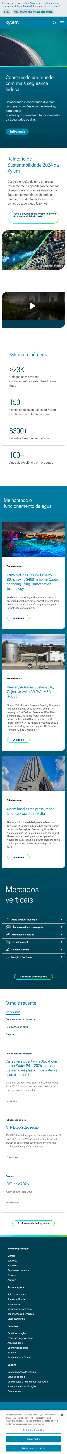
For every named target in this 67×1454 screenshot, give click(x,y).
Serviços (11, 1275)
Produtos (12, 1265)
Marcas (11, 1255)
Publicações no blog (17, 1026)
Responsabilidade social (20, 1309)
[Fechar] (62, 1415)
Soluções (12, 1260)
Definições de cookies (33, 1430)
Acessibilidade (15, 1342)
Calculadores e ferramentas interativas (27, 1381)
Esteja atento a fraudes (19, 1357)
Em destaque (13, 1011)
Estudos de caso (16, 1376)
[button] (33, 305)
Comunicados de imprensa (20, 1019)
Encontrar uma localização (21, 1386)
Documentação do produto (21, 1371)
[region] (33, 1432)
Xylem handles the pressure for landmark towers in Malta (30, 811)
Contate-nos (14, 1391)
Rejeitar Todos (33, 1439)
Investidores (13, 1304)
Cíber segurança (16, 1318)
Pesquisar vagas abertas (20, 1338)
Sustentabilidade (16, 1299)
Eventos (10, 1034)
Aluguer (11, 1279)
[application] (33, 306)
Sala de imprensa (16, 1294)
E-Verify (11, 1352)
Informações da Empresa (20, 1313)
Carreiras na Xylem (17, 1333)
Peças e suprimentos (18, 1270)
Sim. (6, 11)
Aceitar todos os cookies (33, 1448)
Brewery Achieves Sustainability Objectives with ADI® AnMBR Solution (30, 691)
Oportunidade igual (17, 1347)
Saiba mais (17, 131)
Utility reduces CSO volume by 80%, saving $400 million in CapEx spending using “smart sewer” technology (32, 582)
